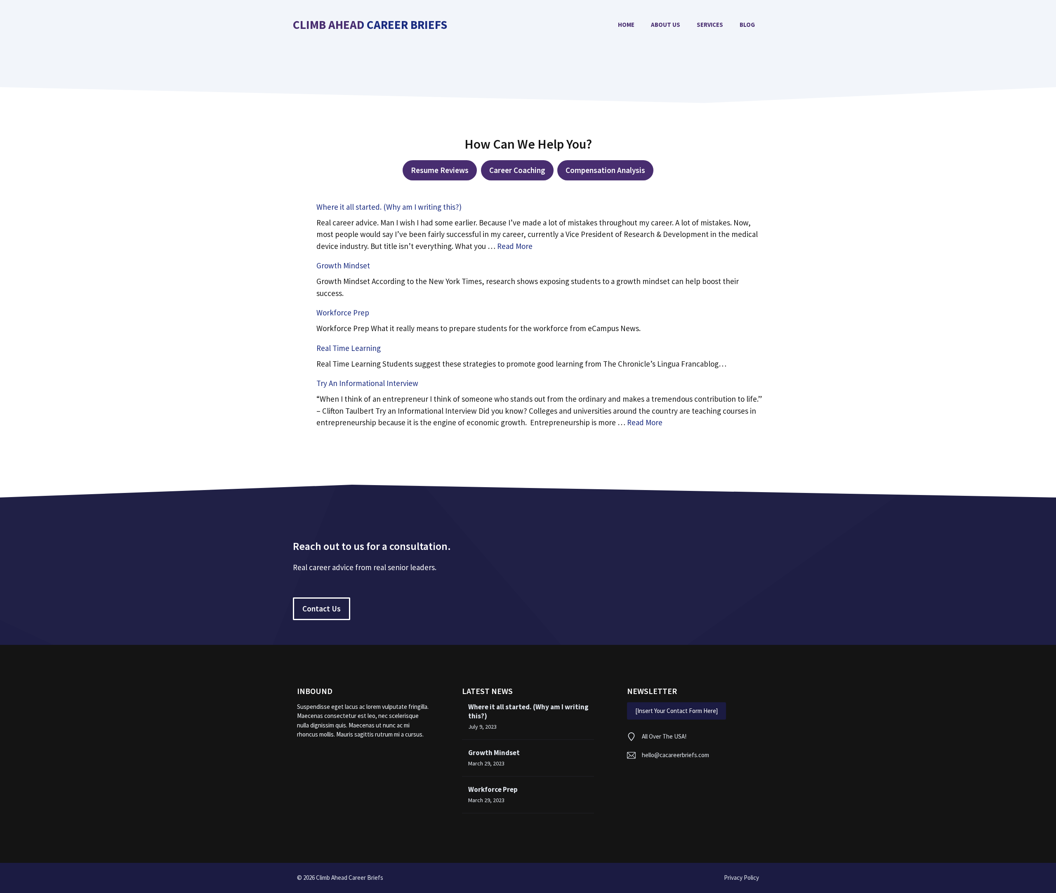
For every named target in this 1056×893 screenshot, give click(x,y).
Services (710, 24)
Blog (747, 24)
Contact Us (321, 608)
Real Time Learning (348, 348)
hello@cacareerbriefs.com (675, 755)
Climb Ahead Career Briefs (370, 25)
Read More (515, 246)
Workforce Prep (342, 312)
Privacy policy (741, 877)
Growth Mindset (343, 265)
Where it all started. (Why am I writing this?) (389, 207)
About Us (665, 24)
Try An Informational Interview (367, 383)
